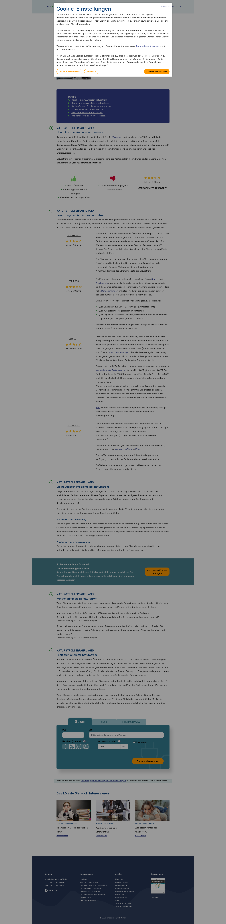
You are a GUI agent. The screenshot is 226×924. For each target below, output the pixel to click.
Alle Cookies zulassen (156, 71)
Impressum (165, 7)
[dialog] (113, 40)
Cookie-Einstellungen (69, 71)
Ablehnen (91, 71)
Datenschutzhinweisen (147, 46)
